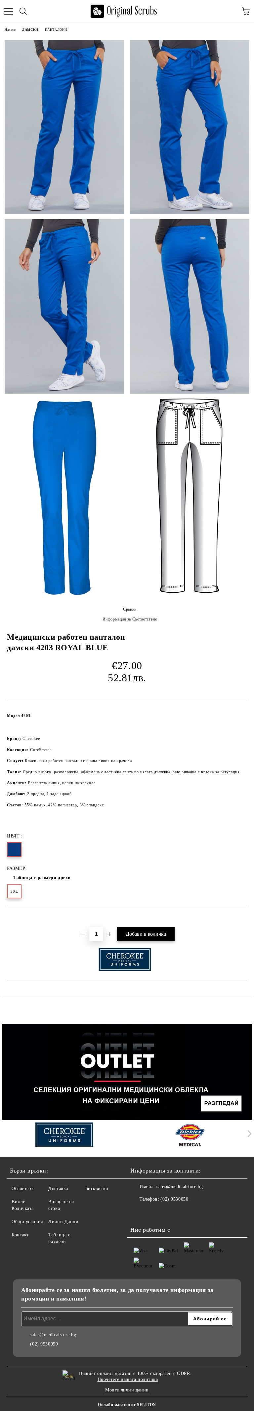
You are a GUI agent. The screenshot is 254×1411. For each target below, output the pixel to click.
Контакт (20, 1234)
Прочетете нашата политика (128, 1379)
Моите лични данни (127, 1390)
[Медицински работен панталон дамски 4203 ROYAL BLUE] (65, 127)
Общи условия (27, 1221)
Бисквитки (96, 1188)
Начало (10, 29)
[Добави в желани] (242, 916)
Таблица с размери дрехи (42, 877)
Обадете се (23, 1188)
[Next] (248, 1133)
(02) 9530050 (174, 1199)
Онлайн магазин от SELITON (127, 1404)
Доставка (58, 1188)
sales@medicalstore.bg (179, 1186)
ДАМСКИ (30, 29)
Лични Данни (63, 1221)
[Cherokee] (64, 1135)
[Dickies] (190, 1135)
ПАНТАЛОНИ (56, 29)
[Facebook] (139, 1212)
